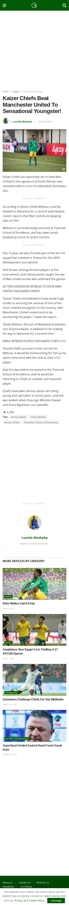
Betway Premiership (33, 91)
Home (6, 91)
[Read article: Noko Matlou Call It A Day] (34, 584)
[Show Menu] (4, 5)
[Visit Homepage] (34, 5)
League (15, 91)
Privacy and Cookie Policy (29, 900)
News (8, 596)
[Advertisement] (34, 48)
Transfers (11, 692)
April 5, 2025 (9, 608)
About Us (7, 882)
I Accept (56, 900)
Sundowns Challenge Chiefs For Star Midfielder (33, 699)
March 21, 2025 (10, 754)
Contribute (26, 886)
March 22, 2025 (10, 704)
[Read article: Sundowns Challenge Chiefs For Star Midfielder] (34, 680)
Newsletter (8, 886)
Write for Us (43, 882)
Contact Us (24, 882)
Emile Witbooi (38, 416)
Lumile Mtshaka (22, 121)
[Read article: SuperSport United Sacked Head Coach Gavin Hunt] (34, 726)
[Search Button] (64, 5)
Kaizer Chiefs (12, 422)
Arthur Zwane (18, 416)
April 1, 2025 (9, 658)
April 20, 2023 (45, 121)
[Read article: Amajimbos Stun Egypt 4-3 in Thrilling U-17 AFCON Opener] (34, 630)
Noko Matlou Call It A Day (19, 603)
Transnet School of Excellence (41, 422)
